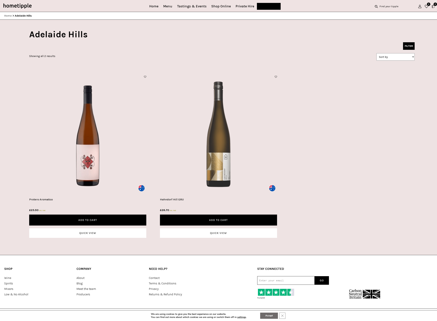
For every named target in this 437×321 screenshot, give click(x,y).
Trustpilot (261, 298)
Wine (7, 278)
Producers (83, 294)
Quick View (87, 233)
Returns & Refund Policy (165, 294)
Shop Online (221, 6)
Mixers (8, 289)
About (80, 278)
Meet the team (86, 289)
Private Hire (245, 6)
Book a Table (269, 6)
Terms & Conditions (162, 283)
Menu (167, 6)
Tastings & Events (192, 6)
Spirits (8, 283)
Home (153, 6)
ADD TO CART (87, 220)
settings (241, 317)
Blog (79, 283)
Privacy (154, 289)
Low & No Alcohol (16, 294)
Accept (269, 315)
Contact (154, 278)
